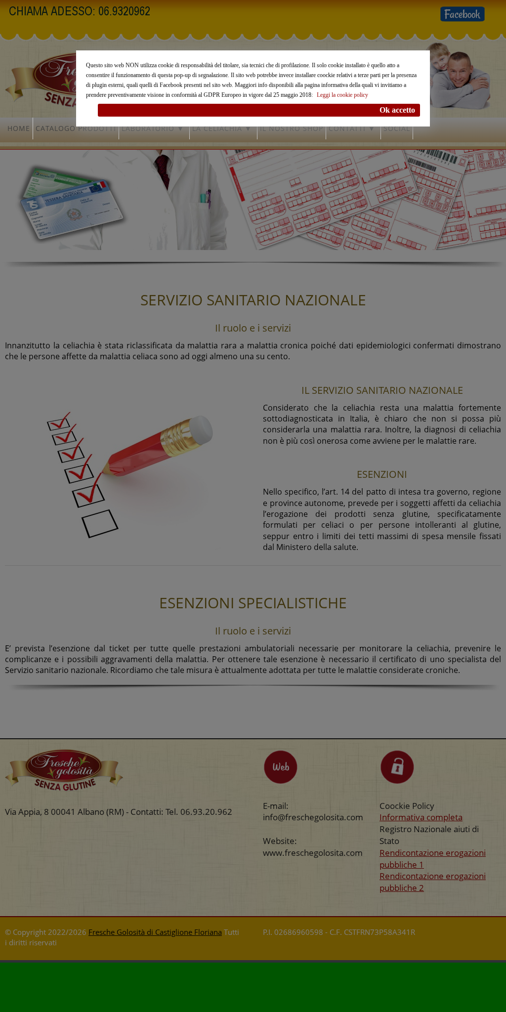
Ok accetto (397, 110)
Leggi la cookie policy (342, 94)
